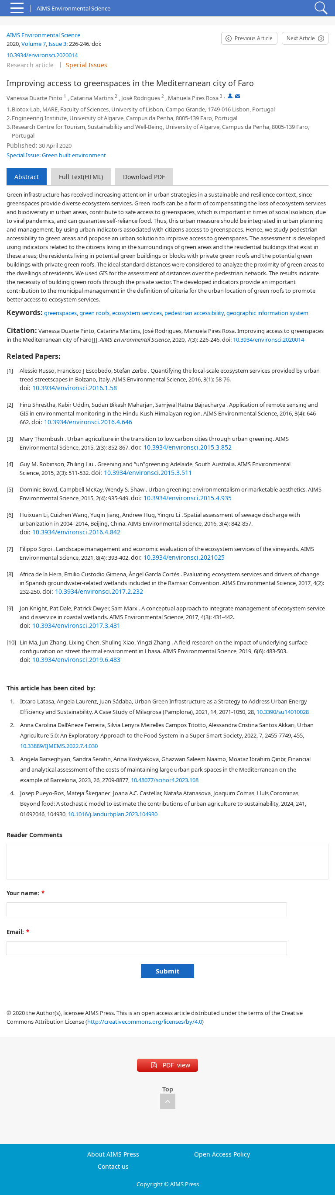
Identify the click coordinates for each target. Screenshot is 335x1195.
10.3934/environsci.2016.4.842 (76, 532)
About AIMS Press (113, 1154)
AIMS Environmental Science (43, 35)
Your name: (25, 893)
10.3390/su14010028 (282, 712)
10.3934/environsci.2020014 (42, 55)
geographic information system (267, 313)
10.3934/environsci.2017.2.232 (99, 591)
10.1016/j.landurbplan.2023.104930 (112, 814)
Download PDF (144, 177)
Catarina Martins (91, 98)
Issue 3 (57, 44)
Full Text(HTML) (81, 177)
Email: (18, 932)
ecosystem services (137, 313)
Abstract (26, 177)
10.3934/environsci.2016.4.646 (88, 422)
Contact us (113, 1167)
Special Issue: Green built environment (56, 155)
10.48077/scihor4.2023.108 (164, 780)
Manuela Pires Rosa (193, 98)
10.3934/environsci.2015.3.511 (148, 472)
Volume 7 (33, 44)
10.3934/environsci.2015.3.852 (188, 447)
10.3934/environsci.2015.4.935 (188, 498)
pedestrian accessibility (194, 313)
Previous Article (254, 38)
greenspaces (60, 313)
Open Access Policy (222, 1154)
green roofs (94, 313)
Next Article (301, 38)
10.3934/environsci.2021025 (184, 557)
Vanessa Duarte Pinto (34, 98)
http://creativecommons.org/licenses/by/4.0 (144, 1021)
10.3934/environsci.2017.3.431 (76, 625)
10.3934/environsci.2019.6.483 (76, 659)
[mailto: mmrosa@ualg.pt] (237, 96)
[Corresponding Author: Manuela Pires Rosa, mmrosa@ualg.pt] (230, 96)
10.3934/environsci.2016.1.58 (74, 388)
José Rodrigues (140, 98)
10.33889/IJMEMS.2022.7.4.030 (59, 746)
